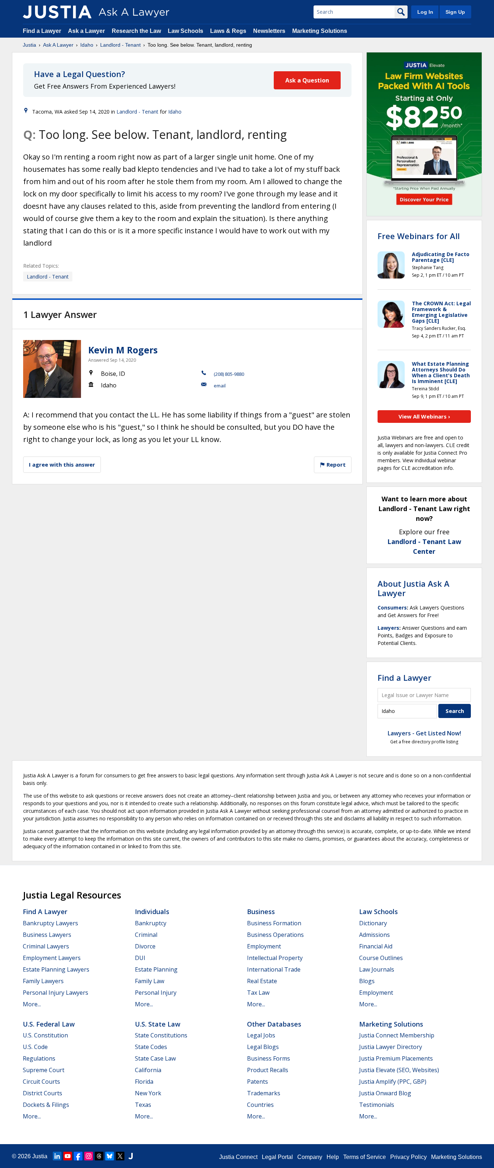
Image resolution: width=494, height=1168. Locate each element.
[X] (120, 1156)
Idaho (86, 45)
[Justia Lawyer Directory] (130, 1156)
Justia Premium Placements (396, 1058)
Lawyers (388, 627)
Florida (144, 1082)
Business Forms (268, 1058)
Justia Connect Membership (396, 1035)
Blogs (367, 981)
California (148, 1070)
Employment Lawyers (52, 958)
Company (309, 1157)
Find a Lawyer (42, 31)
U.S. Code (35, 1047)
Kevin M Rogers (123, 350)
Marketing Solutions (319, 31)
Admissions (374, 935)
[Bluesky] (109, 1156)
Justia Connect (238, 1157)
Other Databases (274, 1024)
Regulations (39, 1058)
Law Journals (376, 969)
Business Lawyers (47, 935)
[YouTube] (67, 1156)
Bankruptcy (150, 923)
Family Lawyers (43, 981)
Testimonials (376, 1105)
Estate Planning (156, 969)
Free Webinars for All (419, 236)
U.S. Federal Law (49, 1024)
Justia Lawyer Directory (390, 1047)
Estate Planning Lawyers (56, 969)
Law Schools (185, 31)
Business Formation (274, 923)
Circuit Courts (41, 1082)
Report (335, 464)
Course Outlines (381, 958)
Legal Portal (277, 1157)
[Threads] (99, 1156)
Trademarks (263, 1093)
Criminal (146, 935)
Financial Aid (375, 946)
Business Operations (275, 935)
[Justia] (57, 11)
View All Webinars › (424, 416)
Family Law (149, 981)
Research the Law (136, 31)
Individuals (152, 911)
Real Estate (262, 981)
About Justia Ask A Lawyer (414, 588)
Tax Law (258, 993)
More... (32, 1004)
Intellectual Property (275, 958)
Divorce (145, 946)
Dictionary (373, 923)
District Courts (42, 1093)
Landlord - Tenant (120, 45)
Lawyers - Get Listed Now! (424, 733)
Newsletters (269, 31)
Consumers (392, 607)
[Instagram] (88, 1156)
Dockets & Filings (46, 1105)
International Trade (274, 969)
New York (148, 1093)
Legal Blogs (263, 1047)
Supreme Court (43, 1070)
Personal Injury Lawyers (55, 993)
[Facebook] (78, 1156)
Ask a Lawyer (87, 31)
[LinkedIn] (57, 1156)
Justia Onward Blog (385, 1093)
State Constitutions (161, 1035)
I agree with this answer (62, 464)
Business (261, 911)
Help (333, 1157)
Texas (143, 1105)
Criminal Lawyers (46, 946)
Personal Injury (155, 993)
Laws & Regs (228, 31)
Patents (257, 1082)
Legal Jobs (261, 1035)
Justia (29, 45)
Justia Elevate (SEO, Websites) (399, 1070)
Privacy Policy (408, 1157)
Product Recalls (267, 1070)
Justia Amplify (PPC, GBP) (392, 1082)
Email (220, 385)
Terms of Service (364, 1157)
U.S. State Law (157, 1024)
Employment (264, 946)
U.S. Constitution (45, 1035)
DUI (140, 958)
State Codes (151, 1047)
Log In (425, 12)
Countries (260, 1105)
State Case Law (155, 1058)
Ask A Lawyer (58, 45)
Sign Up (455, 12)
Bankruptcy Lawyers (50, 923)
